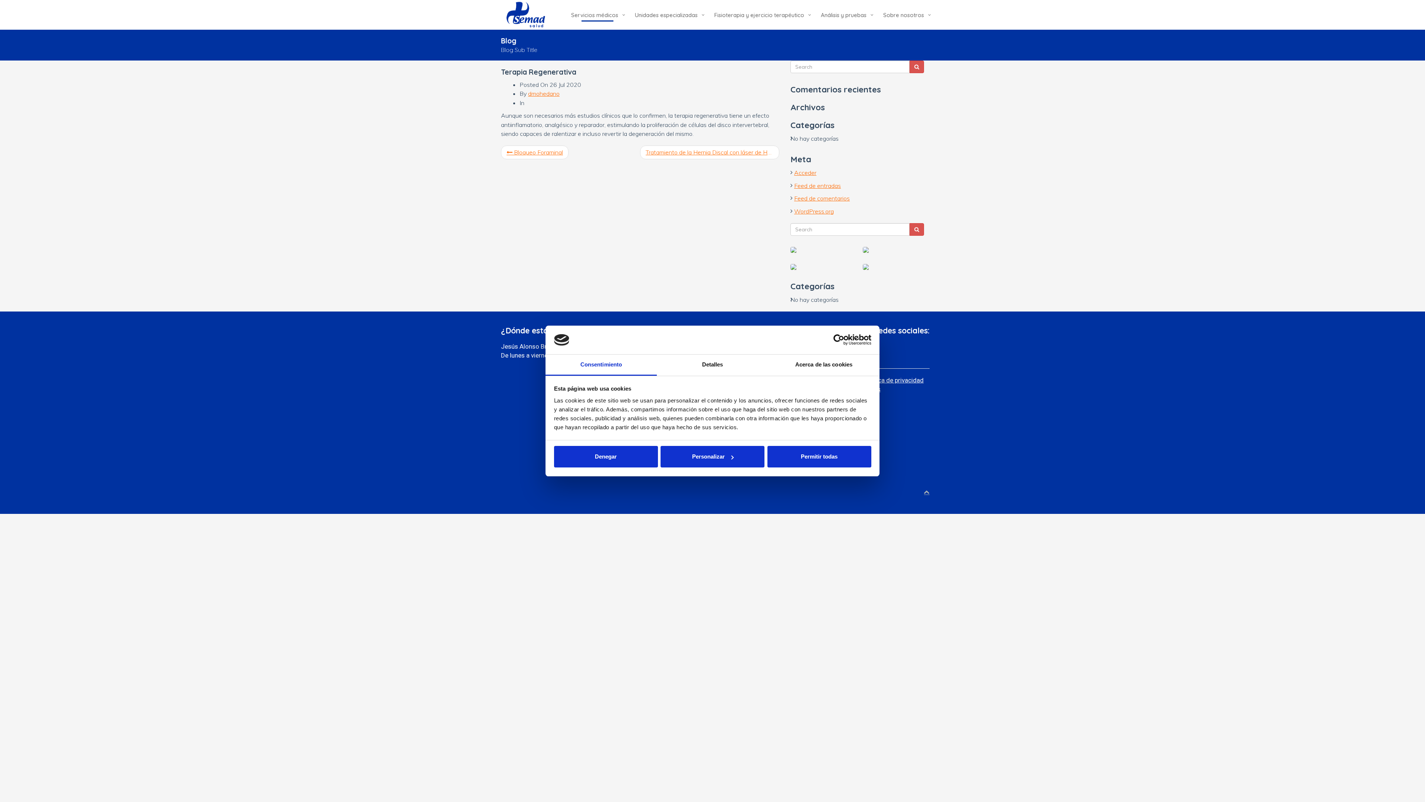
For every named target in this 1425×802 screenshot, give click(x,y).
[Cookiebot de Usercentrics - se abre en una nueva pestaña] (838, 339)
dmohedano (544, 93)
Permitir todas (819, 456)
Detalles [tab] (712, 364)
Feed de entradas (817, 185)
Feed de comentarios (822, 198)
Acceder (805, 172)
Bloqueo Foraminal (537, 152)
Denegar (606, 456)
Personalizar (708, 456)
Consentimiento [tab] (601, 364)
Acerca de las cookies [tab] (823, 364)
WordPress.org (814, 211)
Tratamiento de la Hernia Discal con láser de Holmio (712, 152)
